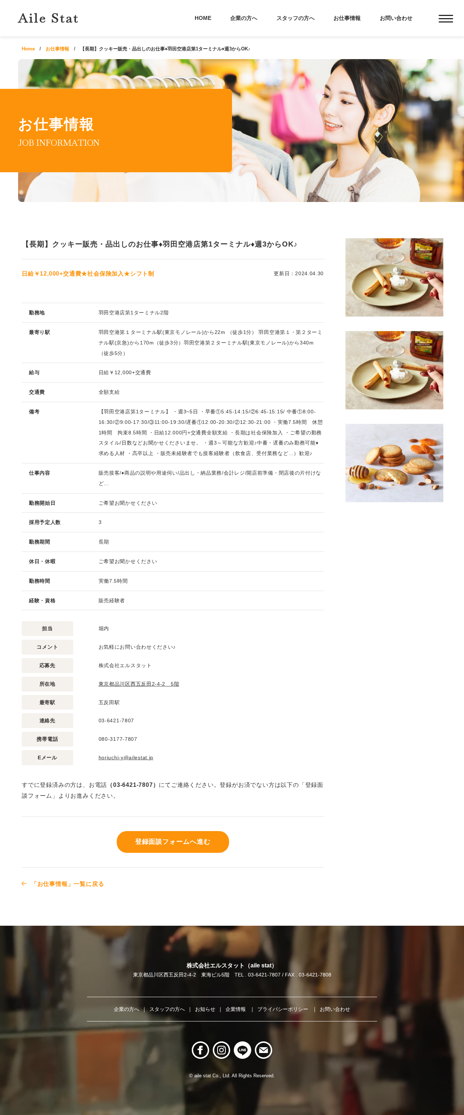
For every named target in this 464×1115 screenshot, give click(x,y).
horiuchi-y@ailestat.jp (126, 757)
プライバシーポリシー (283, 1009)
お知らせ (205, 1009)
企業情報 (236, 1009)
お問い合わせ (396, 18)
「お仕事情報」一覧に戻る (67, 884)
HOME (203, 18)
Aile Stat (48, 17)
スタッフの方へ (296, 18)
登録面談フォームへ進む (173, 841)
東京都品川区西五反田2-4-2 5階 (139, 684)
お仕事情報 (347, 18)
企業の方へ (243, 18)
